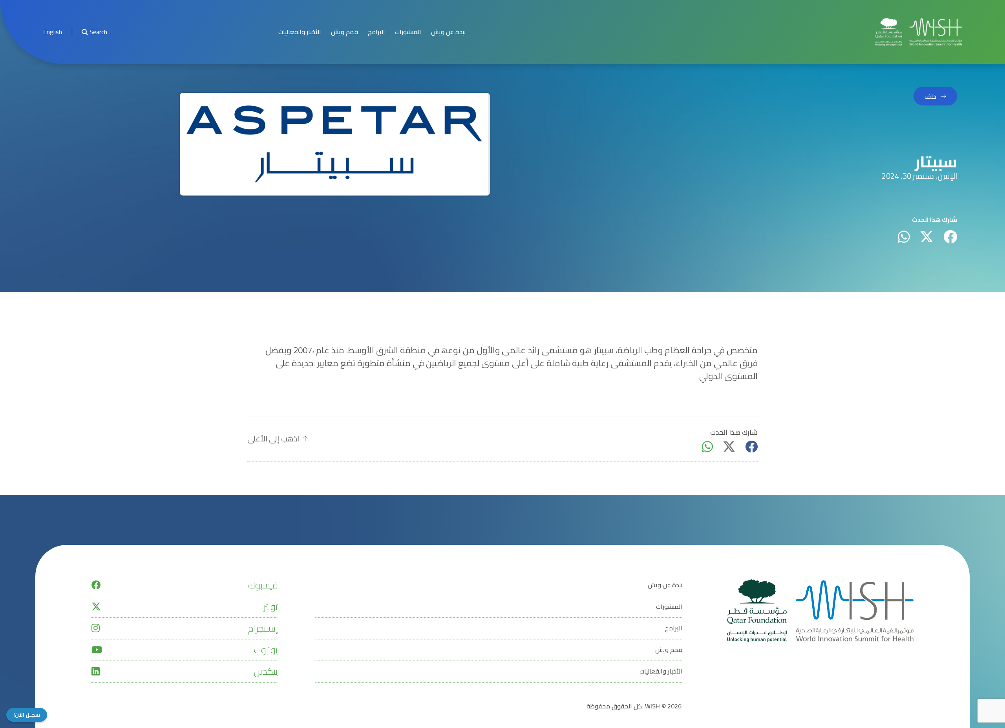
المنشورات (408, 32)
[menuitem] (52, 32)
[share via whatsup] (904, 236)
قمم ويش (344, 32)
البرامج (376, 32)
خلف (930, 96)
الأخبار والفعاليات (299, 32)
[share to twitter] (927, 236)
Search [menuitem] (98, 32)
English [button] (52, 32)
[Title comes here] (918, 32)
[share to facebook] (950, 236)
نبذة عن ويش (448, 32)
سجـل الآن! (26, 715)
